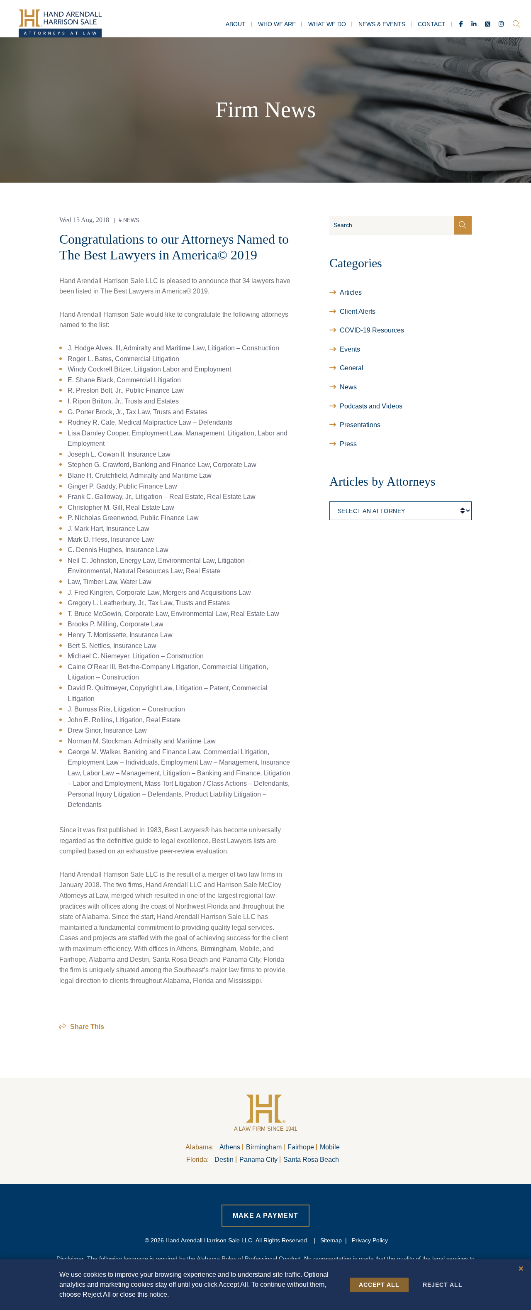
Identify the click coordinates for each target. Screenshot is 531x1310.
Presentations (360, 424)
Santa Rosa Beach (311, 1159)
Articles (351, 292)
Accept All (379, 1284)
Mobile (330, 1147)
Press (348, 443)
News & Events (381, 24)
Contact (432, 24)
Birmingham (264, 1147)
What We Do (327, 24)
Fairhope (300, 1147)
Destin (224, 1159)
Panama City (258, 1159)
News (131, 220)
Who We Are (277, 24)
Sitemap (331, 1240)
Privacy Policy (370, 1240)
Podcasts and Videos (371, 406)
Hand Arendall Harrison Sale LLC (209, 1240)
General (351, 367)
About (236, 24)
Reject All (443, 1284)
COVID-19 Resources (372, 330)
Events (350, 349)
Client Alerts (357, 311)
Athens (229, 1147)
